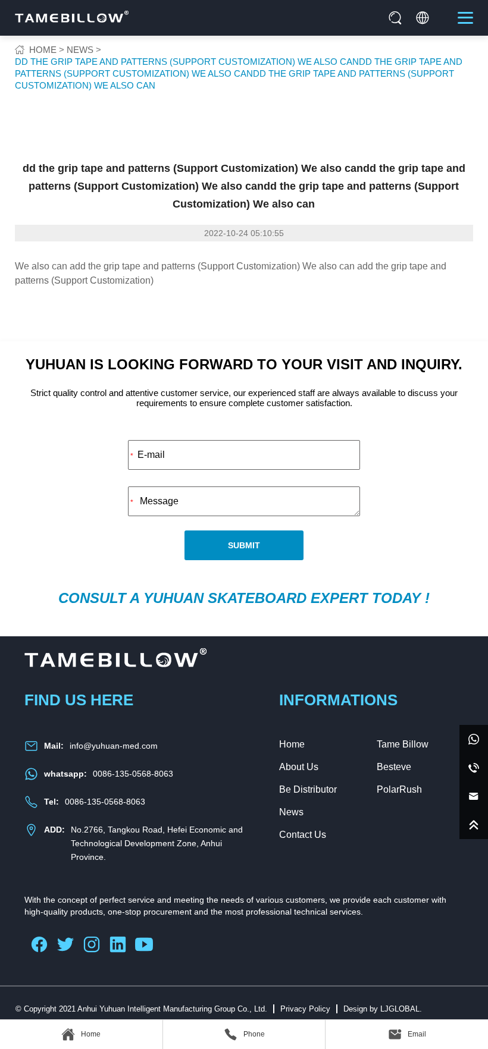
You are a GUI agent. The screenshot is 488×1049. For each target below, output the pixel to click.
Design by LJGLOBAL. (382, 1008)
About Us (298, 767)
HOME (43, 50)
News (291, 812)
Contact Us (302, 835)
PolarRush (399, 789)
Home (292, 744)
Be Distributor (308, 789)
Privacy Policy (305, 1008)
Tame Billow (402, 744)
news (80, 50)
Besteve (394, 767)
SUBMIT (244, 545)
